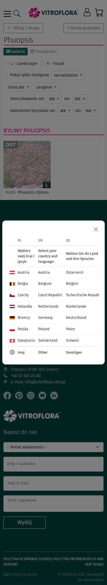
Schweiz (72, 340)
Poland (43, 329)
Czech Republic (50, 295)
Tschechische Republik (84, 295)
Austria (23, 272)
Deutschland (76, 317)
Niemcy (24, 317)
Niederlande (76, 306)
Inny (21, 352)
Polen (70, 329)
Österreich (74, 272)
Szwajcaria (26, 340)
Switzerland (47, 340)
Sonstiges (74, 352)
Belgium (45, 283)
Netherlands (48, 306)
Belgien (72, 283)
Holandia (25, 306)
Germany (45, 317)
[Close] (96, 229)
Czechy (23, 295)
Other (43, 352)
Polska (23, 329)
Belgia (23, 283)
